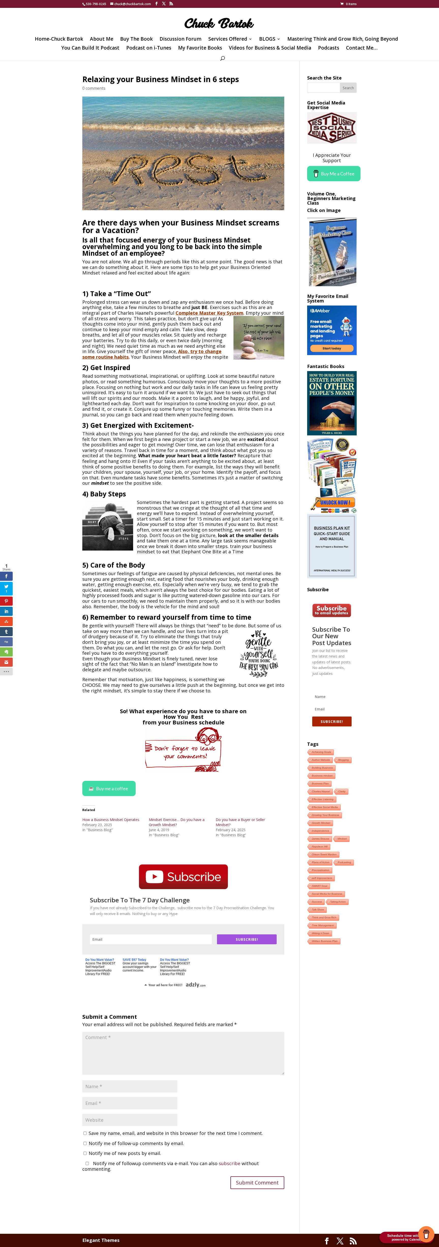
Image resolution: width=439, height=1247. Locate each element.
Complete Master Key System (209, 313)
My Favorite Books (200, 48)
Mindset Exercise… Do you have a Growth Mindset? (177, 822)
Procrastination (321, 870)
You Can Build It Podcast (90, 48)
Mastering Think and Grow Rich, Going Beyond (342, 39)
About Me (101, 39)
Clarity (342, 791)
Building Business (322, 767)
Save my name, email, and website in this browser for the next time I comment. (176, 1133)
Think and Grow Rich (324, 917)
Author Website (321, 759)
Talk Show (318, 909)
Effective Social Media (325, 807)
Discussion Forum (180, 39)
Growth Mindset (321, 823)
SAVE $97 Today (134, 960)
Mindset (342, 838)
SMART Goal (319, 886)
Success (317, 901)
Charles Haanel (321, 791)
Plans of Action (321, 862)
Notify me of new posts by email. (125, 1153)
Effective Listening (323, 799)
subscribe (229, 1163)
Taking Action (338, 901)
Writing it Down (320, 933)
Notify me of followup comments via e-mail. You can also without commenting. (170, 1166)
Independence (320, 830)
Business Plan (320, 783)
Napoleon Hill (319, 846)
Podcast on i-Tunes (148, 48)
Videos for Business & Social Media (270, 48)
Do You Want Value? (99, 960)
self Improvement (322, 878)
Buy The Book (136, 39)
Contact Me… (362, 48)
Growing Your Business (325, 815)
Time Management (323, 925)
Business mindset (322, 775)
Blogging (343, 759)
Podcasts (328, 48)
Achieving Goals (321, 752)
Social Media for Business (327, 893)
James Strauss (320, 838)
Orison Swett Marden (324, 854)
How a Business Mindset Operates (110, 819)
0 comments (93, 88)
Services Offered (227, 39)
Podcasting (344, 862)
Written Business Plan (325, 941)
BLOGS (267, 39)
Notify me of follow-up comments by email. (136, 1143)
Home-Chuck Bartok (59, 39)
